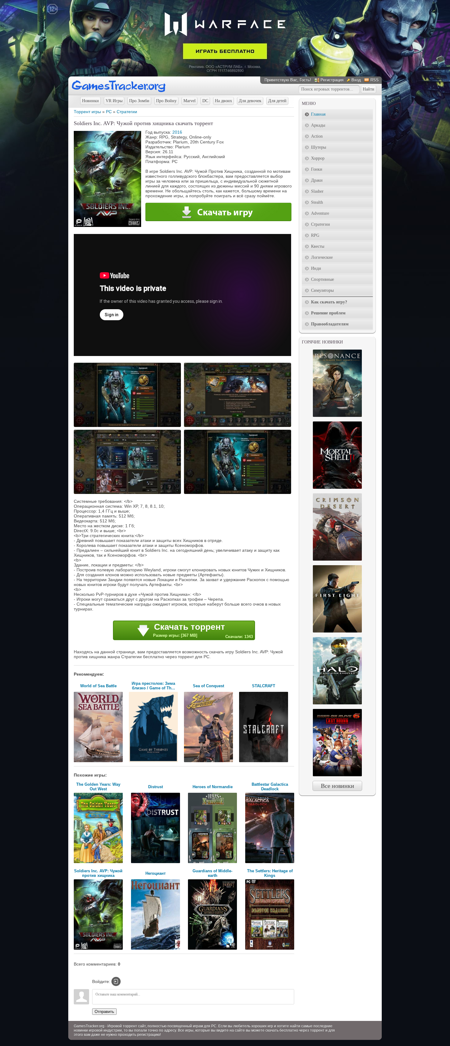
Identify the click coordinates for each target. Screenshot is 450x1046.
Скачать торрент (203, 630)
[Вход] (116, 981)
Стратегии (127, 111)
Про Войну (166, 100)
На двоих (223, 100)
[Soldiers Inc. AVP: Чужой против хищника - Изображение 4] (238, 493)
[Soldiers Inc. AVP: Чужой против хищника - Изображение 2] (238, 426)
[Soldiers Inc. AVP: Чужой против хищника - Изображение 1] (128, 426)
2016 (177, 132)
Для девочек (250, 100)
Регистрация (332, 80)
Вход (356, 80)
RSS (374, 80)
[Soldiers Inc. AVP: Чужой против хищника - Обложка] (107, 225)
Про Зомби (139, 100)
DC (205, 100)
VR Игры (114, 100)
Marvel (189, 100)
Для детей (277, 100)
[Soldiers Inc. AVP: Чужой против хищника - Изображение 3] (128, 493)
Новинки (90, 100)
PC (109, 111)
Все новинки (337, 785)
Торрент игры (87, 111)
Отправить (104, 1011)
